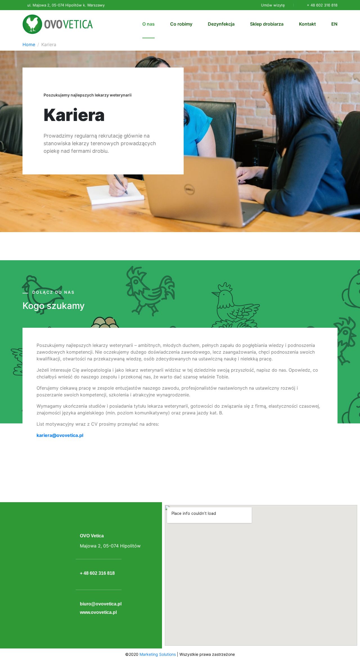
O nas (148, 24)
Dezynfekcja (221, 24)
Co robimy (181, 24)
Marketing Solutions (158, 654)
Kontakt (307, 24)
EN (334, 24)
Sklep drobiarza (267, 24)
